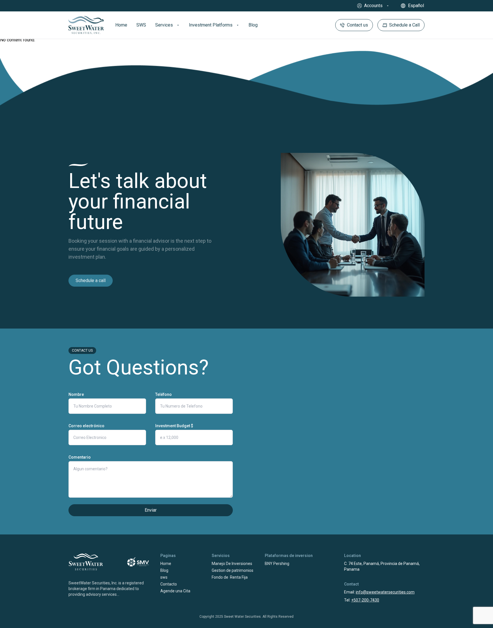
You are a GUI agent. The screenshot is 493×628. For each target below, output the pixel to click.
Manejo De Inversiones (232, 563)
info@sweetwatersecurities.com (385, 592)
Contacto (168, 584)
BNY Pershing (277, 563)
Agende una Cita (175, 591)
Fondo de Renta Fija (230, 577)
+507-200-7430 (365, 600)
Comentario (79, 457)
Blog (164, 570)
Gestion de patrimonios (232, 570)
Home (165, 563)
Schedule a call (91, 280)
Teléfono (163, 394)
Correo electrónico (86, 426)
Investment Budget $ (174, 426)
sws (163, 577)
